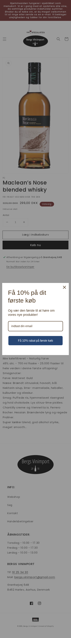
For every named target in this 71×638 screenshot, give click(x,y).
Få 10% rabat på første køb (35, 340)
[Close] (64, 287)
